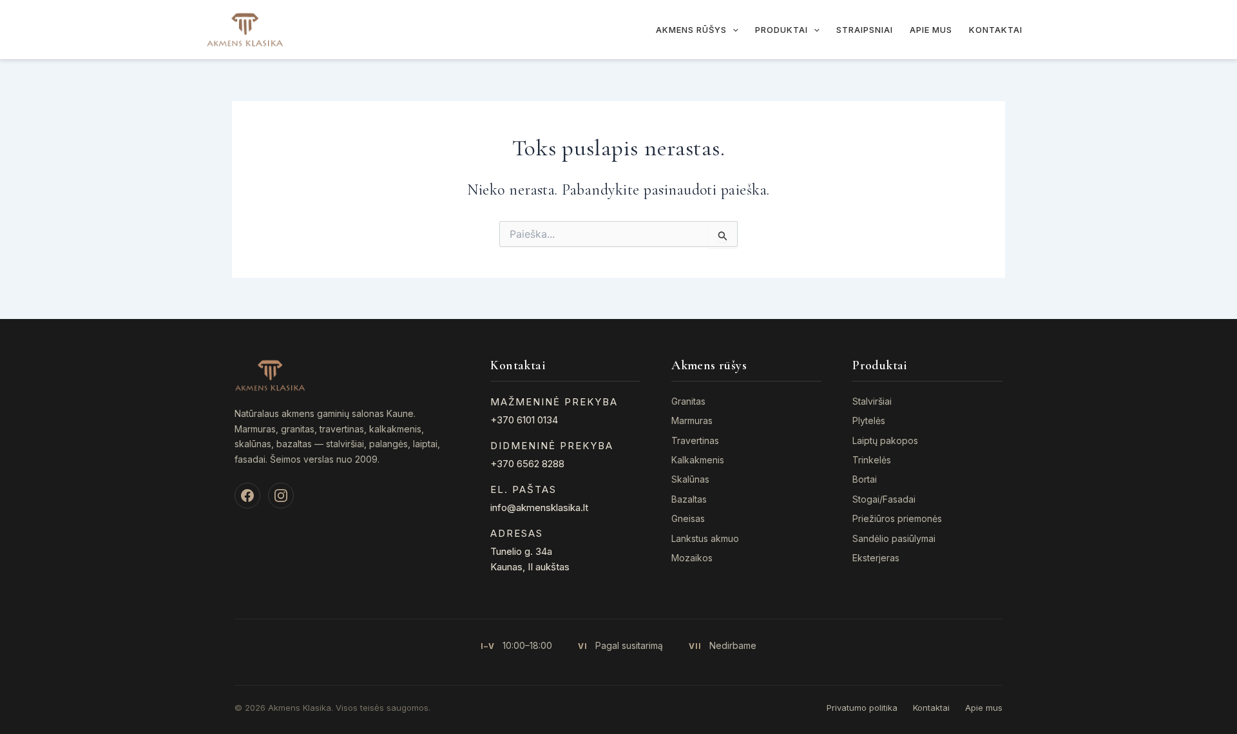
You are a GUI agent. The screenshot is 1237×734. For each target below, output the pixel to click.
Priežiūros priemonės (897, 518)
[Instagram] (281, 495)
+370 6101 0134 (524, 420)
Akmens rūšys (691, 29)
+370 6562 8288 (527, 464)
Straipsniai (864, 29)
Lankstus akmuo (705, 538)
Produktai (781, 29)
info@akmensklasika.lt (539, 507)
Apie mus (931, 29)
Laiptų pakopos (885, 440)
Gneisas (688, 518)
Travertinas (695, 440)
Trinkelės (871, 459)
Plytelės (868, 420)
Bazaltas (689, 499)
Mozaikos (692, 557)
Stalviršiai (872, 401)
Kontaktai (995, 29)
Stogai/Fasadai (884, 499)
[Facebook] (247, 495)
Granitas (688, 401)
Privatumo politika (862, 707)
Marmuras (692, 420)
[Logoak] (244, 28)
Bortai (864, 479)
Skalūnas (690, 479)
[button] (732, 29)
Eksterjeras (875, 557)
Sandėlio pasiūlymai (893, 538)
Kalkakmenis (697, 459)
